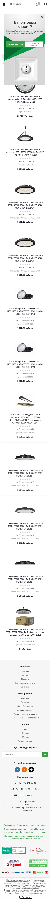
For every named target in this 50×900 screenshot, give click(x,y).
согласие (15, 893)
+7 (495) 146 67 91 (27, 783)
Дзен (31, 769)
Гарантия (25, 702)
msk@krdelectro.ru (27, 795)
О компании (25, 671)
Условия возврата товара (25, 714)
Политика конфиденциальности (18, 829)
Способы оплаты (25, 706)
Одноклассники (24, 769)
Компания (25, 666)
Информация (25, 693)
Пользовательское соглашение (25, 718)
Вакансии (25, 687)
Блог (25, 729)
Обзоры (25, 737)
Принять (26, 897)
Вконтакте (17, 769)
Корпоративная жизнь (25, 683)
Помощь (25, 698)
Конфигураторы (25, 741)
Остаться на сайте (15, 44)
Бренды (25, 733)
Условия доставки (25, 710)
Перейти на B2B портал (34, 44)
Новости (25, 679)
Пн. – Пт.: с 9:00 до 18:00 (27, 789)
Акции (25, 675)
